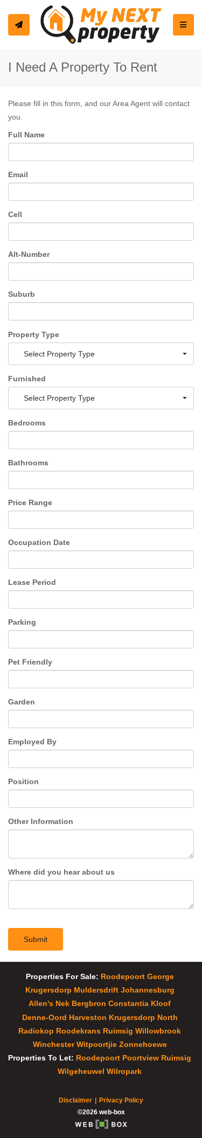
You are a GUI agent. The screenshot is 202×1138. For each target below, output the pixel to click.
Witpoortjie (96, 1044)
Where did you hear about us (61, 872)
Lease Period (32, 582)
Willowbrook (158, 1031)
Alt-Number (29, 254)
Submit (35, 939)
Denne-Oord (44, 1017)
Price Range (30, 502)
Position (23, 781)
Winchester (53, 1044)
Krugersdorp (48, 990)
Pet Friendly (30, 662)
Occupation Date (39, 542)
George (160, 976)
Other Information (40, 821)
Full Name (26, 134)
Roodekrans (78, 1031)
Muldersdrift (96, 990)
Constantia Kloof (139, 1003)
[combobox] (101, 354)
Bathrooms (28, 462)
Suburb (21, 294)
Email (18, 174)
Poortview (140, 1057)
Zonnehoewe (143, 1044)
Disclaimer (75, 1100)
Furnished (27, 378)
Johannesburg (148, 990)
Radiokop (36, 1031)
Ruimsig (118, 1031)
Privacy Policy (121, 1100)
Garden (21, 701)
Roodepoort (123, 976)
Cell (15, 214)
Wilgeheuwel (81, 1071)
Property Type (33, 334)
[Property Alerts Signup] (19, 25)
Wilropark (124, 1071)
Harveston (88, 1017)
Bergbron (89, 1003)
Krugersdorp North (143, 1017)
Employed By (32, 741)
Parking (22, 622)
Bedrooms (27, 422)
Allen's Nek (49, 1003)
